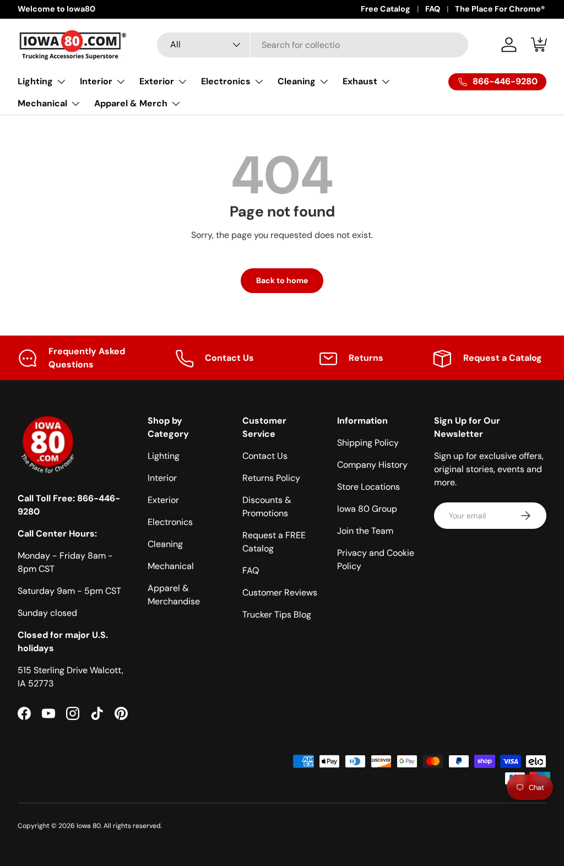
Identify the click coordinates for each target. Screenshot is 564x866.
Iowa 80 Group (367, 509)
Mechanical (171, 566)
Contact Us (265, 456)
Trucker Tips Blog (276, 614)
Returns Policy (271, 478)
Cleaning (165, 544)
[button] (540, 45)
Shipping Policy (368, 442)
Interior (162, 478)
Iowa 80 (89, 825)
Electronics (170, 522)
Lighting (164, 456)
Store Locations (368, 486)
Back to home (282, 280)
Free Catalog (385, 9)
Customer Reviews (279, 592)
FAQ (432, 9)
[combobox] (312, 45)
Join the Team (365, 531)
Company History (372, 464)
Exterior (163, 500)
